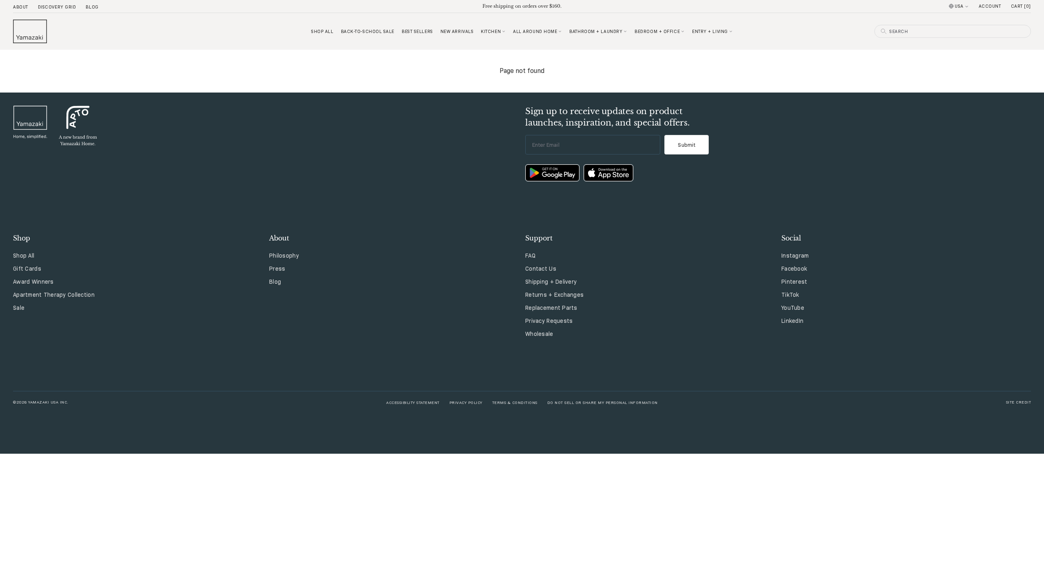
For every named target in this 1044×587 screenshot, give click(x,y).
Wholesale (539, 334)
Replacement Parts (551, 307)
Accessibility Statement (413, 402)
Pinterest (794, 281)
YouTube (792, 307)
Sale (18, 307)
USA (959, 6)
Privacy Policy (465, 402)
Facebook (794, 268)
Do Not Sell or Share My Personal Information (602, 402)
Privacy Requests (549, 320)
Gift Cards (27, 268)
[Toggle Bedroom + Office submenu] (683, 31)
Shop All (23, 255)
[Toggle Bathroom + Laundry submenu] (625, 31)
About (20, 7)
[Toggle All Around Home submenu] (560, 31)
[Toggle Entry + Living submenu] (731, 31)
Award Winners (33, 281)
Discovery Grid (57, 7)
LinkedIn (792, 320)
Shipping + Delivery (551, 281)
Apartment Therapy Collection (54, 294)
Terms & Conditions (514, 402)
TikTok (790, 294)
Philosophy (284, 255)
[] (1021, 6)
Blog (92, 7)
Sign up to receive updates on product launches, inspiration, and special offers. (607, 117)
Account (990, 6)
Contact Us (540, 268)
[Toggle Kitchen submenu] (504, 31)
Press (277, 268)
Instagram (795, 255)
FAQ (530, 255)
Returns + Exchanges (554, 294)
